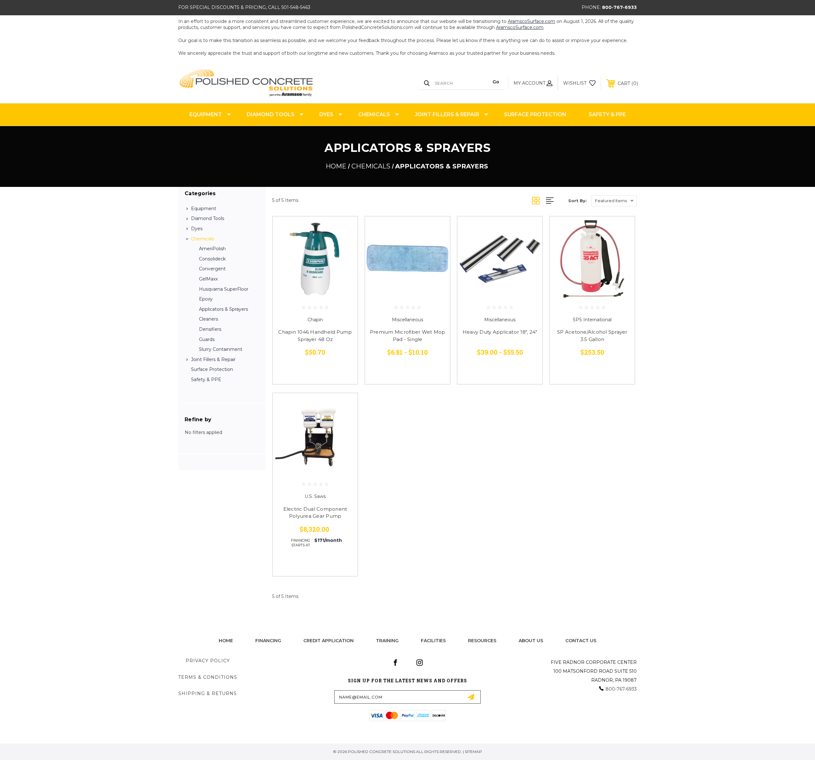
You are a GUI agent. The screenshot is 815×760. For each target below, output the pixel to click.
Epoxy (206, 299)
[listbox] (614, 200)
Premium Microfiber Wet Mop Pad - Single (407, 335)
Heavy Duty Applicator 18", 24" (500, 332)
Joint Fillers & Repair (447, 114)
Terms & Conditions (207, 677)
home (226, 640)
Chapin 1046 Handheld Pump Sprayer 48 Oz (315, 335)
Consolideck (212, 259)
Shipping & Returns (207, 693)
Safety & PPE (607, 114)
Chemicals (374, 114)
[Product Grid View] (539, 200)
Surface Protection (535, 114)
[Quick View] (344, 229)
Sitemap (473, 751)
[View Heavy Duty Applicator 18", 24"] (500, 259)
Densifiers (210, 329)
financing (268, 640)
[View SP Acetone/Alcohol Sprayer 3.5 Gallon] (592, 259)
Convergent (212, 269)
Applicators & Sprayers (223, 309)
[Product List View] (557, 200)
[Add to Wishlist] (344, 245)
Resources (482, 640)
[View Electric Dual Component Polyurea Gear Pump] (315, 435)
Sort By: (577, 200)
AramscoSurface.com (531, 21)
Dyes (326, 114)
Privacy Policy (208, 661)
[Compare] (344, 261)
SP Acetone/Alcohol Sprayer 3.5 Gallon (592, 335)
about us (531, 640)
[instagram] (419, 662)
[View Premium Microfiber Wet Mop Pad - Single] (407, 259)
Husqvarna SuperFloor (223, 289)
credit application (328, 640)
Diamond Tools (270, 114)
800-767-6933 (619, 7)
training (387, 640)
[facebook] (395, 662)
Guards (207, 339)
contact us (580, 640)
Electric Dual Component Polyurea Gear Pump (315, 512)
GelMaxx (208, 279)
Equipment (205, 114)
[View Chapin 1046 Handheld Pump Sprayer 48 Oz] (315, 259)
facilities (433, 640)
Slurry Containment (220, 349)
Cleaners (208, 319)
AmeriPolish (212, 249)
